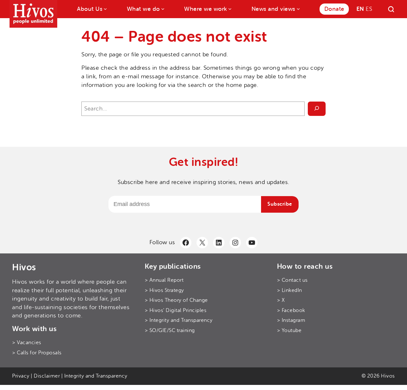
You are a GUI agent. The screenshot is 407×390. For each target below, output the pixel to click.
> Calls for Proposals (37, 353)
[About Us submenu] (105, 8)
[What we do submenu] (162, 8)
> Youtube (289, 330)
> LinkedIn (289, 290)
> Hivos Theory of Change (176, 300)
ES (369, 9)
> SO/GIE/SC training (170, 330)
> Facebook (291, 310)
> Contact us (292, 280)
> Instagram (291, 320)
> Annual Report (164, 280)
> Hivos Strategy (164, 290)
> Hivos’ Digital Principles (176, 310)
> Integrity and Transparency (179, 320)
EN (360, 9)
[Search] (391, 9)
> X (281, 300)
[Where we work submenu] (229, 8)
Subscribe (279, 204)
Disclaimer (47, 376)
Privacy (21, 376)
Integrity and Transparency (96, 376)
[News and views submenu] (298, 8)
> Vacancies (26, 342)
